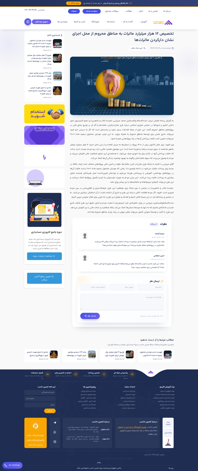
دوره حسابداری (130, 394)
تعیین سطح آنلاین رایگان (42, 278)
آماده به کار (128, 21)
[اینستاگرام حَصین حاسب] (55, 442)
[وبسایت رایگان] (44, 178)
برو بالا (171, 468)
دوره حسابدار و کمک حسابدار (165, 394)
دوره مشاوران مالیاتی (168, 408)
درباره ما (167, 11)
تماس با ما (153, 11)
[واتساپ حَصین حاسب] (55, 433)
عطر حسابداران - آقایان (88, 398)
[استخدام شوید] (44, 113)
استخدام (111, 21)
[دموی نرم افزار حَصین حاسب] (44, 156)
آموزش (144, 21)
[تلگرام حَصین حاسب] (55, 423)
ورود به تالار (75, 3)
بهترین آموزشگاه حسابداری (154, 454)
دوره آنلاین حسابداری (89, 404)
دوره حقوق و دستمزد (167, 391)
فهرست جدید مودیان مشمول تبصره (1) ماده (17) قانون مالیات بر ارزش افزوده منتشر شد (39, 43)
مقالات (129, 11)
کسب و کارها (79, 21)
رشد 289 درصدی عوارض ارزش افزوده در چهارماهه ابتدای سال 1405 (39, 76)
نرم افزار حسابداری (129, 391)
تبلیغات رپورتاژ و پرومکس (126, 404)
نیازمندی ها (63, 21)
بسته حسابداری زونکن (88, 391)
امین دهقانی (159, 255)
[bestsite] (168, 442)
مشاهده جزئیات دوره (43, 256)
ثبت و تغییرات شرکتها (128, 398)
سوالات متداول (112, 11)
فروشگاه (95, 21)
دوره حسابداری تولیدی (167, 404)
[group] (99, 356)
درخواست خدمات (91, 11)
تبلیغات (74, 11)
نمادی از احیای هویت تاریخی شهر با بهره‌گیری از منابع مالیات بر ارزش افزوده (39, 90)
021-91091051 (30, 10)
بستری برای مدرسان (128, 408)
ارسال (50, 410)
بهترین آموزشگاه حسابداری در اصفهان (132, 427)
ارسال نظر (92, 316)
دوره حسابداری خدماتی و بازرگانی (164, 398)
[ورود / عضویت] (27, 21)
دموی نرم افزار (41, 21)
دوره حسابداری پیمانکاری (166, 401)
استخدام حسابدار (129, 401)
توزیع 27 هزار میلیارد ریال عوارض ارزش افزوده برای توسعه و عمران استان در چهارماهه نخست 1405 (39, 60)
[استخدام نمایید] (44, 135)
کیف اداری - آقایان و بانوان (87, 401)
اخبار (141, 11)
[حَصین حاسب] (163, 25)
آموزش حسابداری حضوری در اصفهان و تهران (115, 458)
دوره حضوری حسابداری (88, 394)
